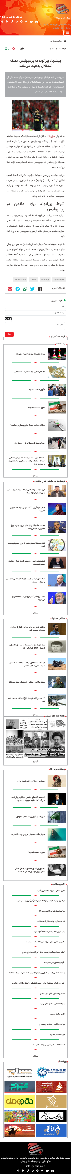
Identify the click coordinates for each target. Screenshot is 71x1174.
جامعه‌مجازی (55, 41)
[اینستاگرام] (16, 22)
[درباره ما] (6, 22)
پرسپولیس (45, 279)
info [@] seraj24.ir (35, 1166)
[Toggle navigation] (67, 32)
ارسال (9, 334)
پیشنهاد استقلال (20, 279)
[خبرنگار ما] (2, 22)
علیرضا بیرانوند (59, 279)
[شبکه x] (26, 22)
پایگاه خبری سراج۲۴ (62, 18)
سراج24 (51, 136)
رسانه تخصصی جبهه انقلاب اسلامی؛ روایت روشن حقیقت (55, 26)
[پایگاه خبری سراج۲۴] (62, 8)
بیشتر (35, 476)
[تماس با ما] (11, 22)
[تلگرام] (21, 22)
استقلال (33, 279)
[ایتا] (36, 22)
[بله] (31, 22)
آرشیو (35, 762)
